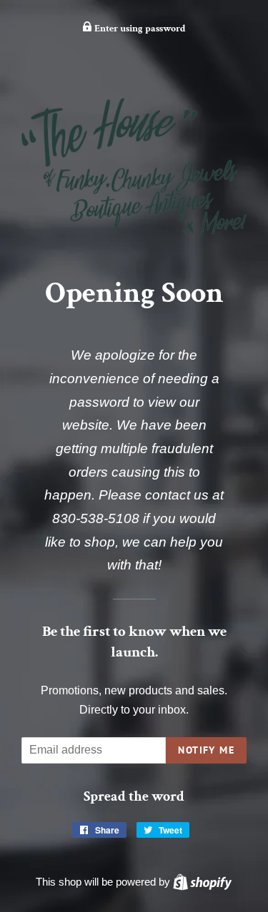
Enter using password (139, 28)
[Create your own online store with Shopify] (202, 882)
